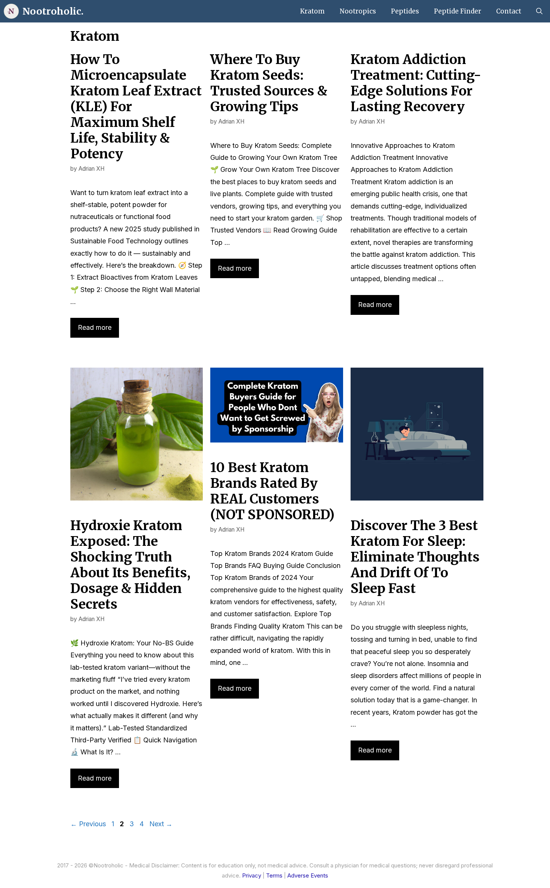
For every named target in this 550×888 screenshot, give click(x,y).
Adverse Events (307, 875)
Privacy (251, 875)
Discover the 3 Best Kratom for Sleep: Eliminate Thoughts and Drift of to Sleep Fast (415, 557)
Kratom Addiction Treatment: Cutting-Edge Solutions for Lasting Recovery (416, 83)
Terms (274, 875)
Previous (88, 824)
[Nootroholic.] (11, 11)
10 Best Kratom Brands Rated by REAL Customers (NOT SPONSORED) (272, 491)
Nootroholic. (52, 11)
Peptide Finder (457, 11)
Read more (94, 327)
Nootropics (358, 11)
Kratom (312, 11)
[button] (539, 11)
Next (160, 824)
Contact (508, 11)
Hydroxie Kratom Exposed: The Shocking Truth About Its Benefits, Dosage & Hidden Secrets (130, 564)
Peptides (405, 11)
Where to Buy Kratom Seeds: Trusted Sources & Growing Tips (268, 83)
